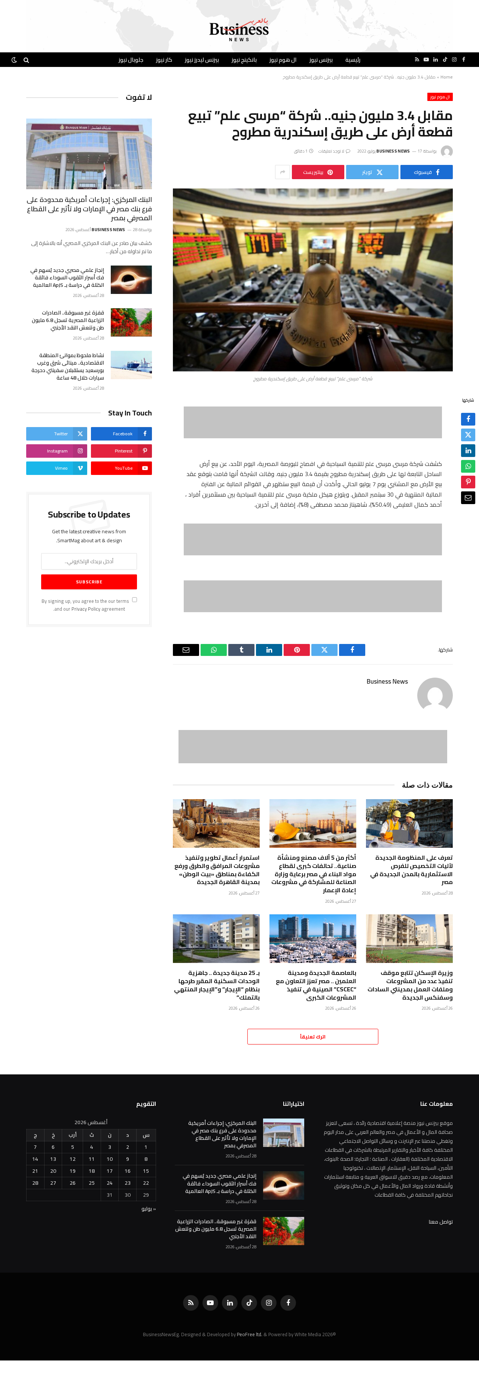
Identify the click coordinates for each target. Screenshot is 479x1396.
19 (73, 1171)
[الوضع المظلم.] (15, 60)
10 (110, 1159)
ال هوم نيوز (283, 59)
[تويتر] (468, 435)
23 (128, 1183)
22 (146, 1183)
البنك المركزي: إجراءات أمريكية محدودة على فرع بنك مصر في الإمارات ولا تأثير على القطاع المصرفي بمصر (89, 209)
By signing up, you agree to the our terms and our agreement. (86, 605)
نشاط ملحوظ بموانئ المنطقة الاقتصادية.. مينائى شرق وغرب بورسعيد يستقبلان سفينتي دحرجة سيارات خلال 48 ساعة (67, 366)
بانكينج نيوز (244, 59)
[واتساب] (468, 466)
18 (92, 1171)
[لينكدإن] (468, 450)
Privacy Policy (85, 609)
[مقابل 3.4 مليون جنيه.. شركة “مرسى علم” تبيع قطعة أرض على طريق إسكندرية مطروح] (313, 279)
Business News (393, 151)
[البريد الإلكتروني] (468, 497)
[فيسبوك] (468, 419)
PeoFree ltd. (249, 1334)
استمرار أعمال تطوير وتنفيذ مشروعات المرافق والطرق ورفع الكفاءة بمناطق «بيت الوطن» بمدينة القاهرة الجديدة (217, 870)
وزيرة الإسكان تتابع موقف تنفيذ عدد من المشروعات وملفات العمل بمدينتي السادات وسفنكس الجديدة (410, 985)
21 (35, 1171)
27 (53, 1183)
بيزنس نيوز (321, 59)
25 (92, 1183)
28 (35, 1183)
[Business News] (239, 30)
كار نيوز (164, 59)
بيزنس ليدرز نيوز (202, 59)
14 (35, 1159)
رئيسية (352, 59)
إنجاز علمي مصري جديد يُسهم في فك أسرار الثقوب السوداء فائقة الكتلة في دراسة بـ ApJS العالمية (67, 277)
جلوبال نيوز (131, 59)
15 (146, 1171)
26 (73, 1183)
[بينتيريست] (468, 482)
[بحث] (26, 60)
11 (92, 1159)
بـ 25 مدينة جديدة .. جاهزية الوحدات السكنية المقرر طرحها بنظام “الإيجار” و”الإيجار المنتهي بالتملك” (217, 985)
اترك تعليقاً (313, 1036)
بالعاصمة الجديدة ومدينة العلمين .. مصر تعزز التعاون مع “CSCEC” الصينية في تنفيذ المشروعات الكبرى (316, 985)
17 (110, 1171)
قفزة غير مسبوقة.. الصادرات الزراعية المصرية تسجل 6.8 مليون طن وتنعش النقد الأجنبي (68, 320)
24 (110, 1183)
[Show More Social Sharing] (282, 172)
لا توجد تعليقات (331, 151)
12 (73, 1159)
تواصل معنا (441, 1222)
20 (53, 1171)
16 (128, 1171)
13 (53, 1159)
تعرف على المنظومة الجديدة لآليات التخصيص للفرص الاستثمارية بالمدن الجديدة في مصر (411, 870)
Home (446, 77)
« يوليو (148, 1209)
